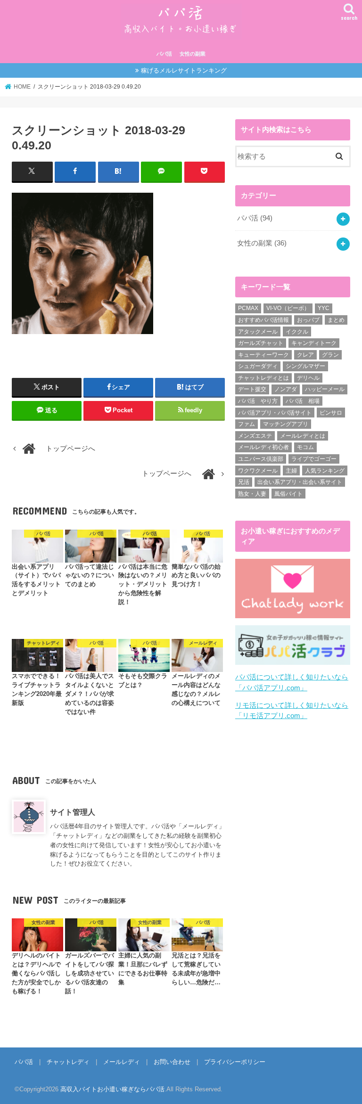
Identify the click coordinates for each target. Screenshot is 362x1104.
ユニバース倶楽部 (260, 459)
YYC (323, 308)
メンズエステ (255, 436)
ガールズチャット (260, 343)
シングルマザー (305, 366)
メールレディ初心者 (263, 447)
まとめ (336, 320)
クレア (305, 355)
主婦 (291, 470)
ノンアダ (285, 389)
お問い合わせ (172, 1061)
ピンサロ (331, 412)
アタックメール (258, 331)
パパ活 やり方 (258, 401)
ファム (246, 424)
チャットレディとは (263, 378)
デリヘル (308, 378)
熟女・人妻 (252, 494)
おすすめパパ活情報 (263, 320)
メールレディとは (302, 436)
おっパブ (308, 320)
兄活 (243, 482)
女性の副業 (193, 54)
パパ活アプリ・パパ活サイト (275, 412)
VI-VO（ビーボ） (288, 308)
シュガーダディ (258, 366)
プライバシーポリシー (234, 1061)
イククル (297, 331)
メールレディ (121, 1061)
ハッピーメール (325, 389)
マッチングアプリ (285, 424)
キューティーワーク (263, 355)
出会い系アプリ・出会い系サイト (299, 482)
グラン (330, 355)
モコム (305, 447)
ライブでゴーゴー (314, 459)
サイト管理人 (72, 812)
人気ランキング (325, 470)
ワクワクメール (258, 470)
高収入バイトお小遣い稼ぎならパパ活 (112, 1089)
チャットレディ (68, 1061)
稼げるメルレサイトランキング (184, 70)
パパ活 (164, 54)
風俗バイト (288, 494)
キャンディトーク (314, 343)
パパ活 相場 (303, 401)
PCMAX (248, 308)
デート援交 (252, 389)
